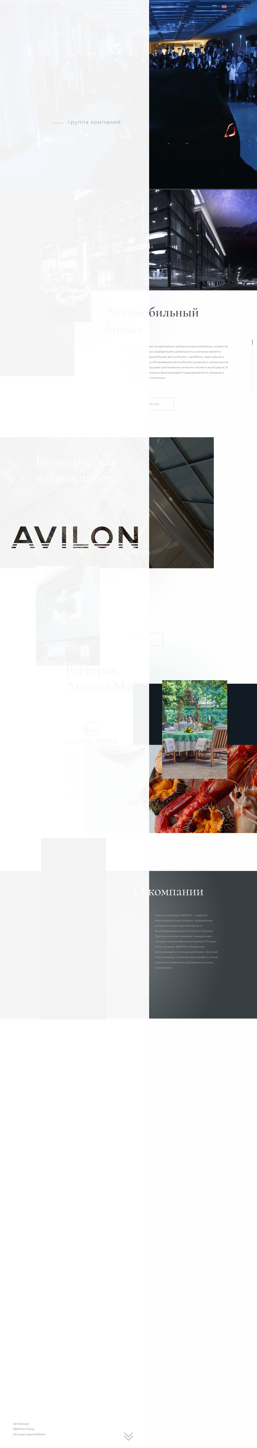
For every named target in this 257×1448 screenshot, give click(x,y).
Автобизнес (21, 1423)
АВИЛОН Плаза (23, 1429)
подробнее (150, 404)
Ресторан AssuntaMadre (29, 1434)
